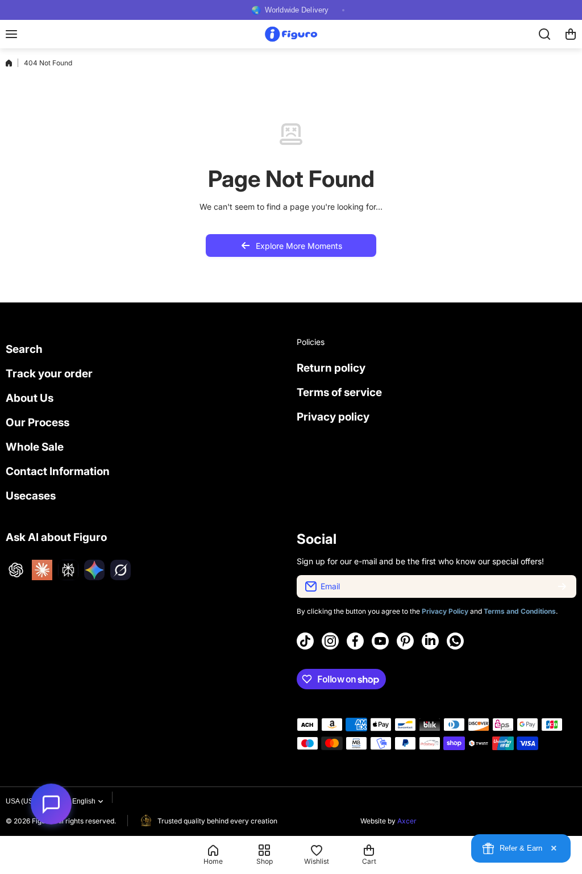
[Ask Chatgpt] (16, 570)
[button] (570, 34)
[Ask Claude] (42, 570)
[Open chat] (51, 800)
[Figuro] (291, 33)
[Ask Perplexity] (68, 570)
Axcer (407, 821)
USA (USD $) (26, 801)
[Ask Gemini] (94, 570)
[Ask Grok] (120, 570)
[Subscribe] (562, 586)
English (83, 801)
